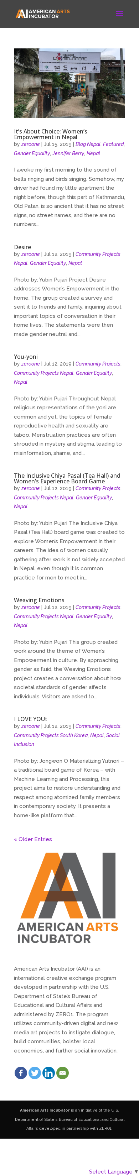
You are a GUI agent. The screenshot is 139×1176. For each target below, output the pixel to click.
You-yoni (26, 357)
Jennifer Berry (68, 153)
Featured (113, 144)
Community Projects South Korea (51, 735)
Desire (22, 247)
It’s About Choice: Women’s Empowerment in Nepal (50, 134)
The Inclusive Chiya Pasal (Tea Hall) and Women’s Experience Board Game (67, 478)
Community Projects (98, 364)
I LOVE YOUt (30, 719)
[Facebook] (21, 1073)
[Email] (62, 1073)
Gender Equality (32, 153)
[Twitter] (35, 1073)
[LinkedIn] (48, 1073)
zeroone (30, 144)
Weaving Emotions (39, 600)
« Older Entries (33, 839)
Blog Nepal (88, 144)
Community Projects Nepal (43, 373)
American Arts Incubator (45, 1110)
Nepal (93, 153)
